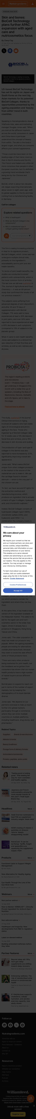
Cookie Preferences (18, 585)
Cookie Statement (17, 578)
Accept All (18, 591)
